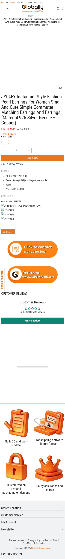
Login (3, 2)
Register (10, 2)
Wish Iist (20, 2)
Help (35, 2)
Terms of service (16, 540)
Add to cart (32, 157)
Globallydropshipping (40, 548)
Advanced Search (51, 540)
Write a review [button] (32, 320)
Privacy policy (34, 540)
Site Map (27, 543)
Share (9, 232)
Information (39, 543)
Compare (28, 2)
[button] (2, 8)
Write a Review (9, 133)
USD (40, 2)
